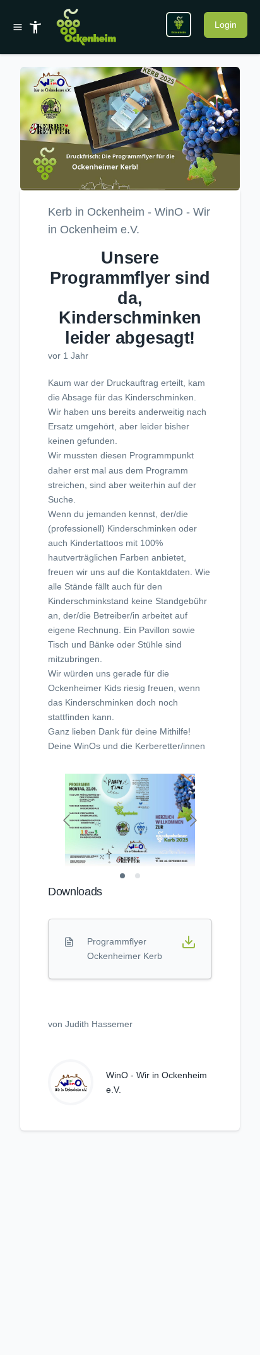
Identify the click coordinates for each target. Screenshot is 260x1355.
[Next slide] (192, 820)
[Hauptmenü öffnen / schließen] (20, 27)
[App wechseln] (178, 24)
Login (226, 25)
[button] (130, 128)
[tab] (122, 875)
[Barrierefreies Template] (35, 27)
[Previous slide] (67, 820)
